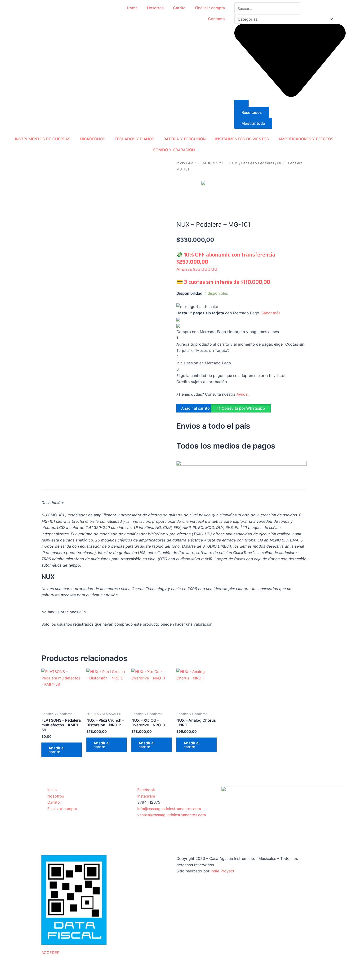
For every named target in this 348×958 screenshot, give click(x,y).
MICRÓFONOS (92, 139)
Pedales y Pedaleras (257, 163)
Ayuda (242, 394)
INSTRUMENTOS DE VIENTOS (242, 139)
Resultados (251, 112)
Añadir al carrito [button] (56, 750)
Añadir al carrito (195, 408)
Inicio (180, 163)
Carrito (179, 7)
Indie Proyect (222, 871)
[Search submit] (241, 103)
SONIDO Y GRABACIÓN (174, 149)
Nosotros (155, 7)
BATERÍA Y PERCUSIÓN (185, 139)
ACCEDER (50, 952)
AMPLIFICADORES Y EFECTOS (305, 139)
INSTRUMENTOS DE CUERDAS (42, 139)
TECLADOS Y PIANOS (134, 139)
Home (132, 7)
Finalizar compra (210, 7)
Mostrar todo (253, 123)
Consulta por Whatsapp (243, 408)
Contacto (216, 18)
